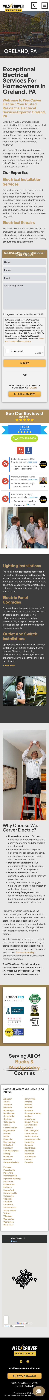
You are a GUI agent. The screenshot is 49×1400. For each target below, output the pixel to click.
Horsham (28, 1110)
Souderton (8, 1204)
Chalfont (7, 1119)
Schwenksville (10, 1193)
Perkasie (7, 1167)
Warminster (8, 1219)
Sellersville (8, 1196)
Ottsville (28, 1162)
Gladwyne (8, 1156)
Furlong (6, 1153)
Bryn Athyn (8, 1110)
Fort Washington (11, 1150)
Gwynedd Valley (11, 1162)
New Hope (29, 1150)
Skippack (7, 1198)
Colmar (6, 1124)
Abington (7, 1098)
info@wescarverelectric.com (24, 1367)
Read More (10, 665)
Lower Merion (30, 1133)
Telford (6, 1213)
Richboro (7, 1187)
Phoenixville (9, 1170)
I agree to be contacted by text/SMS (24, 314)
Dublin (6, 1136)
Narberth (28, 1145)
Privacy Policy (25, 341)
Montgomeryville (32, 1139)
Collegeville (9, 1122)
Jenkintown (29, 1119)
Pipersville (8, 1172)
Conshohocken (10, 1127)
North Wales (30, 1156)
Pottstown (8, 1181)
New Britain (29, 1148)
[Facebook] (21, 1361)
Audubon (7, 1104)
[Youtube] (28, 1361)
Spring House (9, 1210)
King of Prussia (31, 1122)
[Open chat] (39, 1391)
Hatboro (28, 1101)
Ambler (6, 1101)
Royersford (8, 1190)
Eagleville (8, 1139)
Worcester (8, 1224)
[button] (45, 5)
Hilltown (28, 1107)
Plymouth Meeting (12, 1178)
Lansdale (28, 1127)
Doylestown (9, 1130)
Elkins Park (8, 1145)
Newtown (29, 1153)
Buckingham (9, 1113)
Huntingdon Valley (32, 1113)
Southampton (9, 1207)
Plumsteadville (10, 1175)
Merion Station (31, 1136)
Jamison (28, 1116)
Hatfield (28, 1104)
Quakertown (9, 1184)
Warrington (8, 1222)
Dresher (7, 1133)
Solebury (7, 1201)
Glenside (7, 1159)
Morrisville (29, 1142)
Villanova (7, 1216)
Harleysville (29, 1098)
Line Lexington (31, 1130)
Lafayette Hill (30, 1124)
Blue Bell (7, 1107)
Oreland (28, 1159)
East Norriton (9, 1142)
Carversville (9, 1116)
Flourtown (8, 1148)
